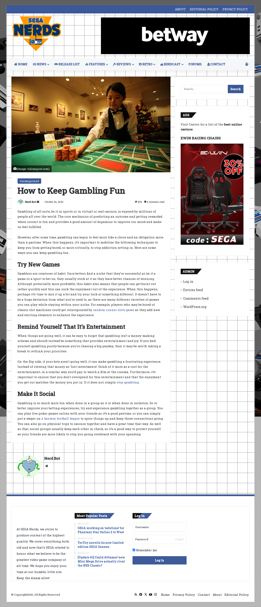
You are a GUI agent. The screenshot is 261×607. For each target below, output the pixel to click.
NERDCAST (171, 64)
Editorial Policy (237, 595)
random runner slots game (113, 310)
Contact (204, 595)
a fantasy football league (60, 418)
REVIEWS (123, 64)
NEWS (41, 64)
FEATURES (96, 64)
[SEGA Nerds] (36, 33)
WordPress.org (195, 307)
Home (165, 595)
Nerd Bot (30, 201)
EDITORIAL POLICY (204, 9)
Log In (159, 560)
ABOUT (180, 9)
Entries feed (193, 290)
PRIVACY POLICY (235, 9)
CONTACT (217, 64)
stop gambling (128, 382)
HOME (22, 64)
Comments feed (196, 298)
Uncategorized (29, 181)
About (217, 595)
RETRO (147, 64)
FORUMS (195, 64)
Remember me (146, 550)
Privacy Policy (184, 595)
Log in (188, 281)
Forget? (179, 539)
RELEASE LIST (69, 64)
